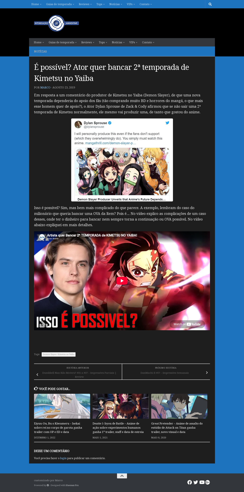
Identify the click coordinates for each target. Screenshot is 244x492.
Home (35, 4)
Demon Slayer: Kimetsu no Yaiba (58, 354)
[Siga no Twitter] (195, 482)
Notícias (114, 4)
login (63, 458)
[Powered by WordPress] (48, 485)
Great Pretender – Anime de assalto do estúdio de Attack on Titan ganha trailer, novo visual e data (177, 427)
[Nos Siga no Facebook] (189, 482)
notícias (40, 51)
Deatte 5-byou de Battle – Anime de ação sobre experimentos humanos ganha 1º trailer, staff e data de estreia (118, 427)
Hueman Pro (72, 485)
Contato (144, 4)
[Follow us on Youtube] (201, 482)
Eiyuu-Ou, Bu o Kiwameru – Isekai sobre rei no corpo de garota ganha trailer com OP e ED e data (58, 427)
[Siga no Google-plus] (207, 482)
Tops (99, 4)
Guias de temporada (59, 4)
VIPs (129, 4)
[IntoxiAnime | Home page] (56, 23)
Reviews (84, 4)
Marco (45, 87)
